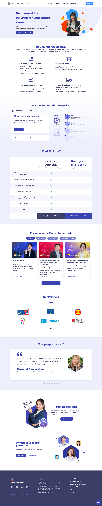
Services (57, 3)
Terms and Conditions (75, 481)
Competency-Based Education (77, 484)
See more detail (17, 276)
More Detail (21, 455)
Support (71, 492)
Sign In (81, 3)
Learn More (19, 130)
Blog (70, 489)
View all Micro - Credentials (51, 283)
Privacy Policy (73, 478)
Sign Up (89, 3)
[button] (28, 3)
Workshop (65, 3)
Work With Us (32, 455)
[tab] (30, 238)
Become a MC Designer (75, 487)
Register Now (66, 419)
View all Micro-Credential (24, 32)
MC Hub (50, 3)
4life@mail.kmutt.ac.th (48, 492)
